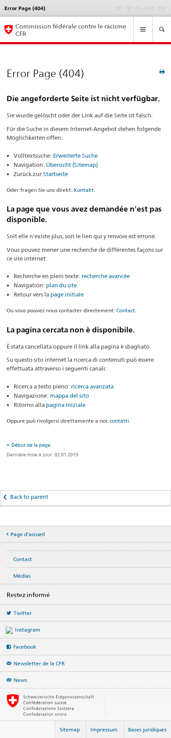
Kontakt (84, 190)
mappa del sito (69, 395)
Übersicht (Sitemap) (72, 164)
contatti (119, 420)
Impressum (104, 729)
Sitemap (70, 729)
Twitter (23, 613)
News (20, 680)
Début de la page (30, 445)
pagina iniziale (66, 404)
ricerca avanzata (92, 386)
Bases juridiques (147, 729)
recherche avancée (106, 275)
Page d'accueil (28, 534)
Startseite (55, 173)
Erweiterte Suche (75, 155)
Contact (125, 310)
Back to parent (29, 496)
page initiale (67, 294)
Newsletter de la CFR (39, 663)
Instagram (27, 629)
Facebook (24, 646)
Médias (22, 575)
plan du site (61, 285)
